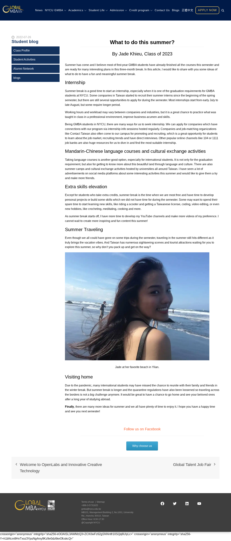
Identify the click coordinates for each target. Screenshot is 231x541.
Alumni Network (23, 68)
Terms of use (87, 502)
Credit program (139, 10)
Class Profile (21, 50)
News (39, 10)
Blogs (176, 10)
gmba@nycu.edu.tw (91, 509)
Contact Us (162, 10)
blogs (16, 77)
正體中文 (187, 10)
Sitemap (101, 502)
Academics (75, 10)
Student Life (97, 10)
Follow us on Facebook (142, 429)
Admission (117, 10)
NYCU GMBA (54, 10)
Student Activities (24, 59)
